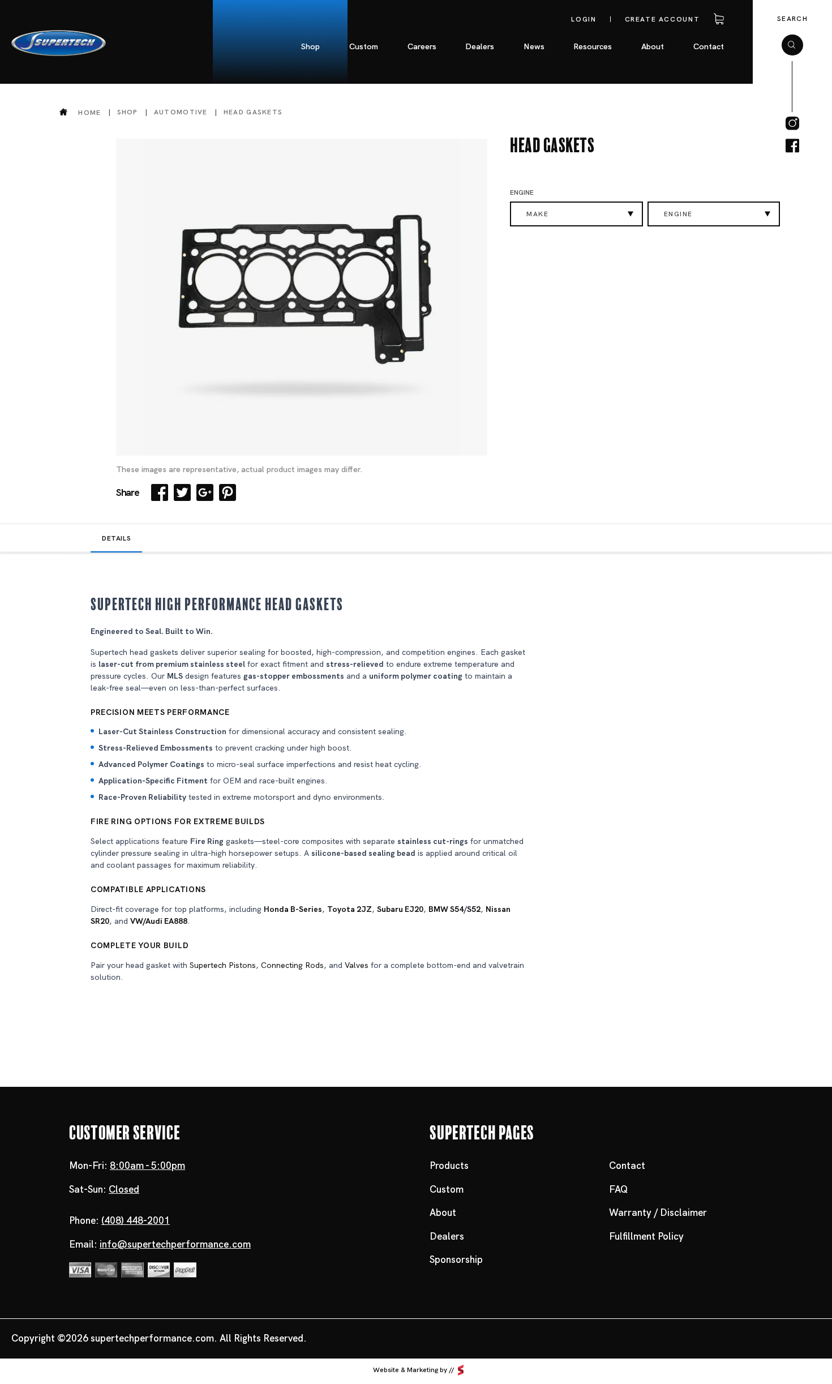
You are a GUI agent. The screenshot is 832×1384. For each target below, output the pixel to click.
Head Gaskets (253, 112)
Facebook (159, 492)
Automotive (181, 112)
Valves (356, 965)
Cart (716, 19)
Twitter (182, 492)
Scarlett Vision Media (461, 1370)
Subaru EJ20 (400, 909)
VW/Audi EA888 (158, 921)
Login (583, 19)
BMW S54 (446, 909)
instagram (792, 123)
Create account (662, 19)
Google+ (204, 492)
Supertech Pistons (223, 965)
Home (89, 112)
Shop (127, 112)
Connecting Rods (292, 965)
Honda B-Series (293, 909)
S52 (474, 909)
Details (116, 538)
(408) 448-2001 (135, 1220)
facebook (792, 146)
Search (792, 18)
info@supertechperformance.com (175, 1244)
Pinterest (227, 492)
